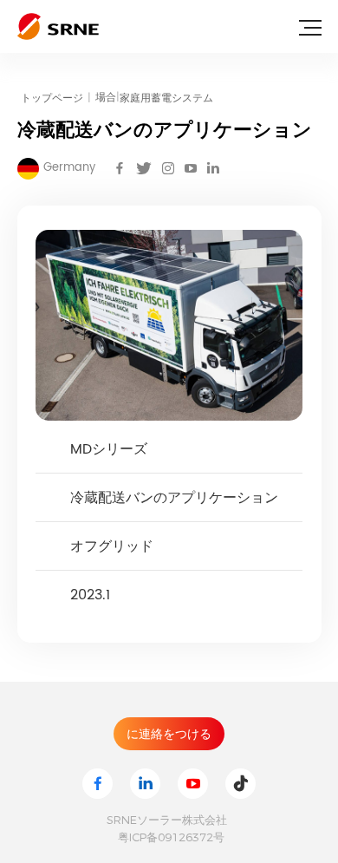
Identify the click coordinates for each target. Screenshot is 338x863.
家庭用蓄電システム (166, 98)
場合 (107, 97)
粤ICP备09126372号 (171, 837)
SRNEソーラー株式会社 (167, 820)
